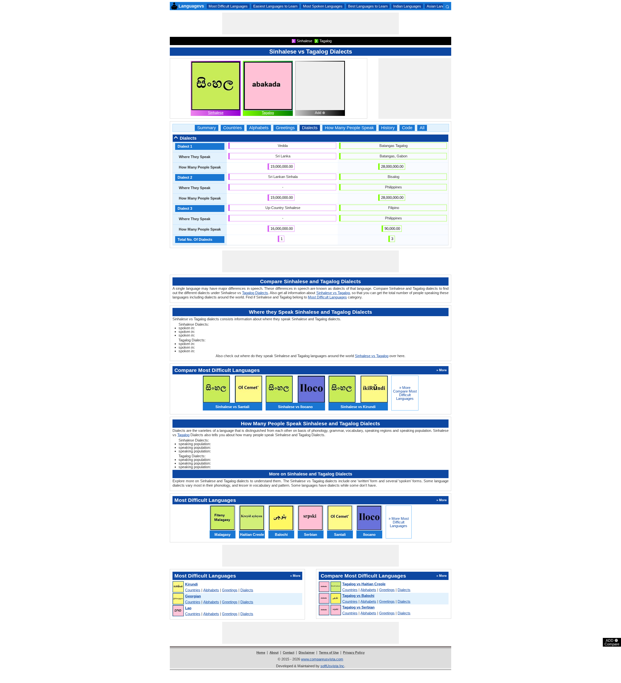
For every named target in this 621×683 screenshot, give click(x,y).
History (388, 128)
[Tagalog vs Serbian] (330, 610)
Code (407, 128)
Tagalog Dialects (255, 293)
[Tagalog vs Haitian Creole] (330, 587)
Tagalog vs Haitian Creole (363, 584)
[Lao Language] (177, 611)
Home (260, 652)
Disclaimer (307, 652)
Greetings (285, 128)
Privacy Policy (354, 652)
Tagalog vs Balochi (358, 596)
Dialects (310, 128)
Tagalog (268, 113)
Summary (206, 128)
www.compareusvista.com (322, 659)
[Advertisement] (310, 23)
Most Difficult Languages (228, 6)
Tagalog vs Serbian (358, 607)
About (274, 652)
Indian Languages (407, 6)
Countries (232, 128)
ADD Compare (612, 642)
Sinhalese (215, 113)
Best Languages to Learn (368, 6)
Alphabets (259, 128)
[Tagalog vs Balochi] (330, 598)
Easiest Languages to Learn (275, 6)
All (422, 128)
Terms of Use (329, 652)
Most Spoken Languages (323, 6)
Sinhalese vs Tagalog (333, 293)
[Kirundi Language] (177, 587)
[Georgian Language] (177, 599)
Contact (288, 652)
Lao (188, 608)
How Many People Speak (349, 128)
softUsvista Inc (332, 666)
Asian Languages (440, 6)
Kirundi (191, 584)
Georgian (193, 596)
